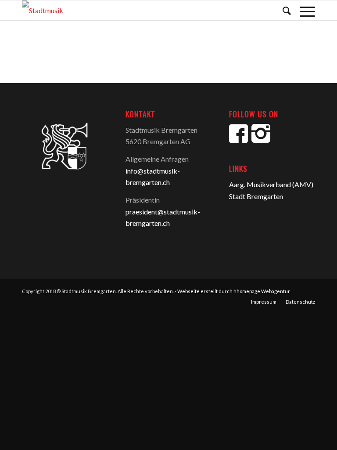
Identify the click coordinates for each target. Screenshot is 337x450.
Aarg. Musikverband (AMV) (271, 184)
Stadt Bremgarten (256, 196)
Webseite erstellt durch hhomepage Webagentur (233, 291)
